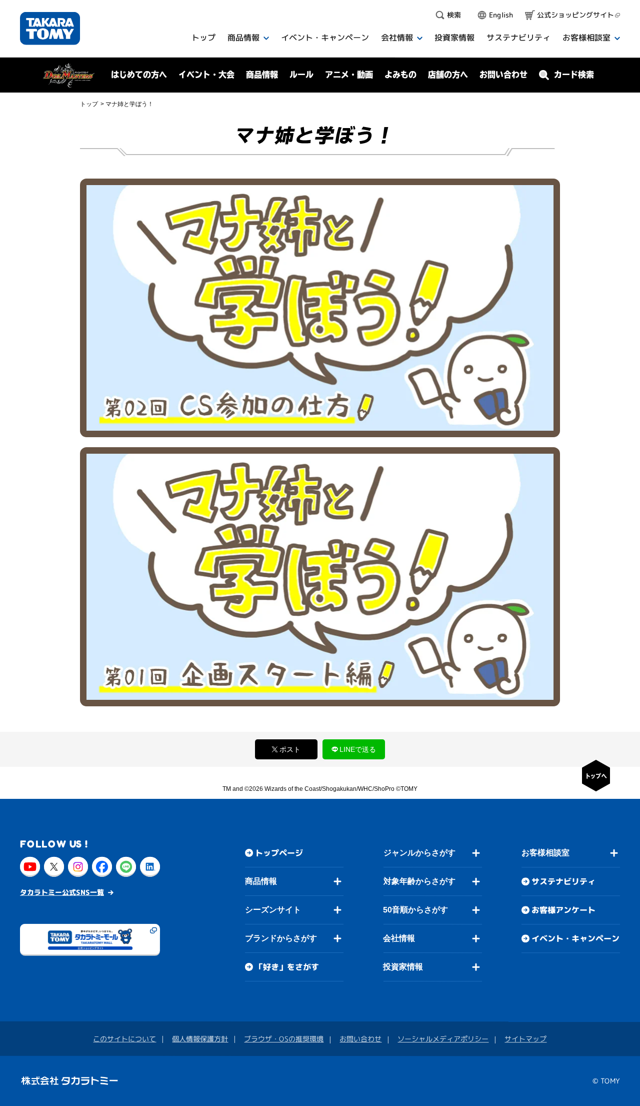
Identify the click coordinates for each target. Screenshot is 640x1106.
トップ (89, 104)
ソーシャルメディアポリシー (443, 1038)
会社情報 (399, 938)
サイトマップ (525, 1038)
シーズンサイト (273, 909)
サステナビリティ (564, 881)
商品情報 (261, 881)
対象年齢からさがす (420, 881)
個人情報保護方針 (200, 1038)
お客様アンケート (564, 909)
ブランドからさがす (281, 938)
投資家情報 (403, 966)
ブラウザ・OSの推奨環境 (284, 1038)
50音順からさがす (415, 909)
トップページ (279, 852)
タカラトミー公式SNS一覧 (62, 892)
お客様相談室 (546, 852)
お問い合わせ (504, 75)
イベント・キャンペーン (576, 938)
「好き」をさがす (287, 966)
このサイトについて (124, 1038)
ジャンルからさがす (420, 852)
